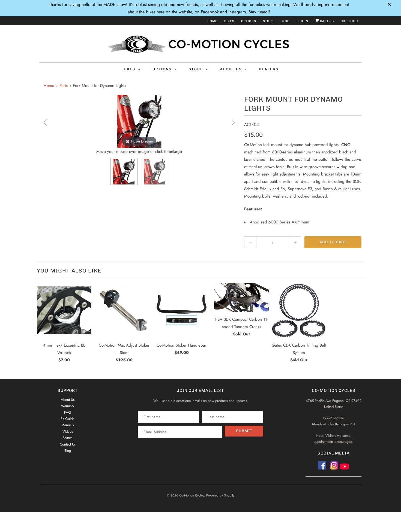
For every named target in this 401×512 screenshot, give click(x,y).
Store (268, 21)
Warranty (67, 405)
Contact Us (68, 444)
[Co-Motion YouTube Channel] (344, 467)
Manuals (67, 425)
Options (248, 21)
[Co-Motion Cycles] (200, 45)
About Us (231, 69)
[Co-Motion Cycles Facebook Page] (322, 467)
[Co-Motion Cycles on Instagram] (335, 467)
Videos (67, 431)
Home (212, 21)
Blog (285, 21)
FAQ (67, 412)
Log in (302, 21)
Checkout (350, 21)
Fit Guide (67, 418)
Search (67, 437)
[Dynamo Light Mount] (123, 171)
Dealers (269, 69)
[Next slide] (233, 122)
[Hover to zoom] (139, 121)
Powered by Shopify (220, 495)
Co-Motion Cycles (191, 495)
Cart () (326, 21)
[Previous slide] (45, 122)
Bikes (229, 21)
